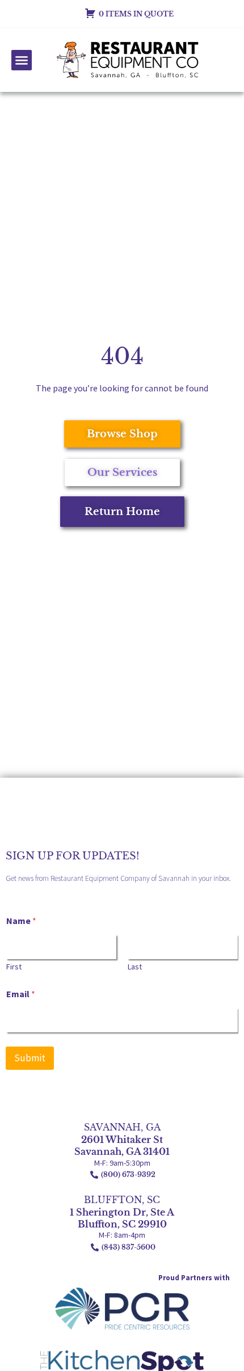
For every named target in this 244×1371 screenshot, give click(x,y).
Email (20, 994)
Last (135, 967)
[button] (21, 60)
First (14, 967)
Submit (29, 1058)
